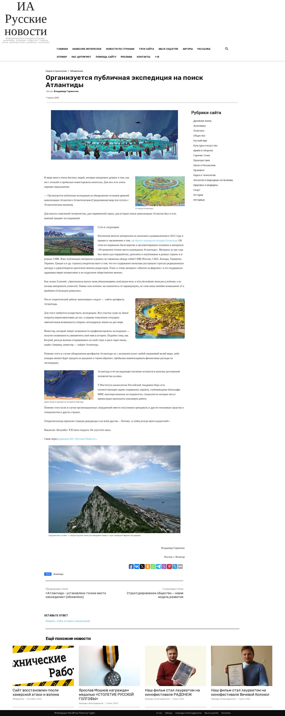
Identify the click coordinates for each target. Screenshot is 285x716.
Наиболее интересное (86, 48)
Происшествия (201, 160)
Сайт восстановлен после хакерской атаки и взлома (36, 692)
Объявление (76, 71)
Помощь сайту (106, 56)
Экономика (199, 125)
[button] (227, 49)
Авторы (188, 48)
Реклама (126, 56)
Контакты (143, 56)
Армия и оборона (203, 150)
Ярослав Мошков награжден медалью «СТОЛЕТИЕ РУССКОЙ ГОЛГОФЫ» (106, 694)
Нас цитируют (81, 56)
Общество (199, 135)
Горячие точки (201, 155)
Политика (198, 130)
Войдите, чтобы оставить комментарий (68, 621)
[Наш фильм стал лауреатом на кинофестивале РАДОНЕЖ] (175, 666)
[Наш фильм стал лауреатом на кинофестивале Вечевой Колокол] (241, 666)
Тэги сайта (146, 48)
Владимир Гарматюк (66, 91)
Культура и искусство (205, 145)
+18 (157, 56)
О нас (159, 713)
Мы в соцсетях (168, 48)
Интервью (199, 199)
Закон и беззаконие (204, 165)
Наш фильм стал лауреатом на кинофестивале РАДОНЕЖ (172, 692)
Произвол (198, 170)
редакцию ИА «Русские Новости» (77, 438)
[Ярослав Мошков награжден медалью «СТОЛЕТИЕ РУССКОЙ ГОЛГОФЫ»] (109, 666)
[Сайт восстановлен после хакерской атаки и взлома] (43, 666)
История (198, 194)
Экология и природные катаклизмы (213, 180)
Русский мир (200, 140)
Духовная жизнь (202, 120)
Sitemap (62, 56)
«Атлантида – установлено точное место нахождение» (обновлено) (76, 595)
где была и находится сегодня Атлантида (154, 240)
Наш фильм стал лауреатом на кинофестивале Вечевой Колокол (240, 692)
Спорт (196, 189)
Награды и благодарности (91, 703)
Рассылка (203, 48)
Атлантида (58, 574)
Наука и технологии (56, 71)
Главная (62, 48)
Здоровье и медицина (205, 185)
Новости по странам (120, 48)
